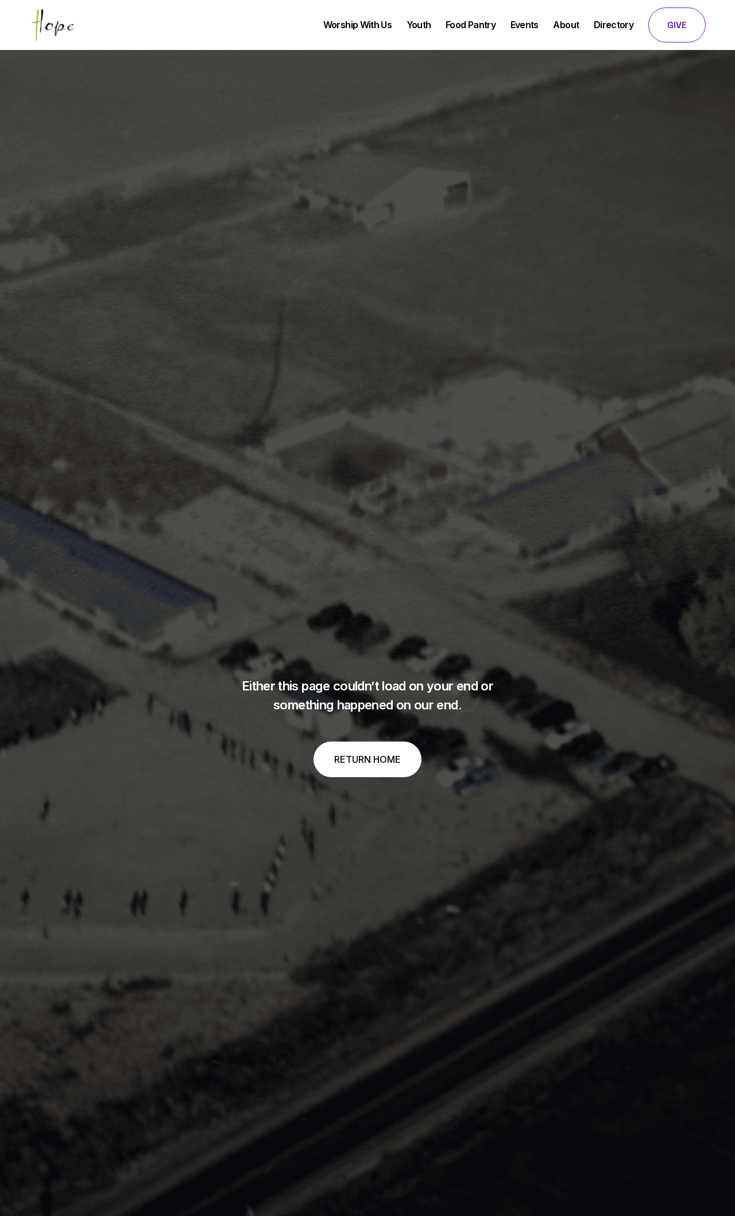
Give (677, 25)
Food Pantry (471, 24)
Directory (613, 24)
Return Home (367, 759)
